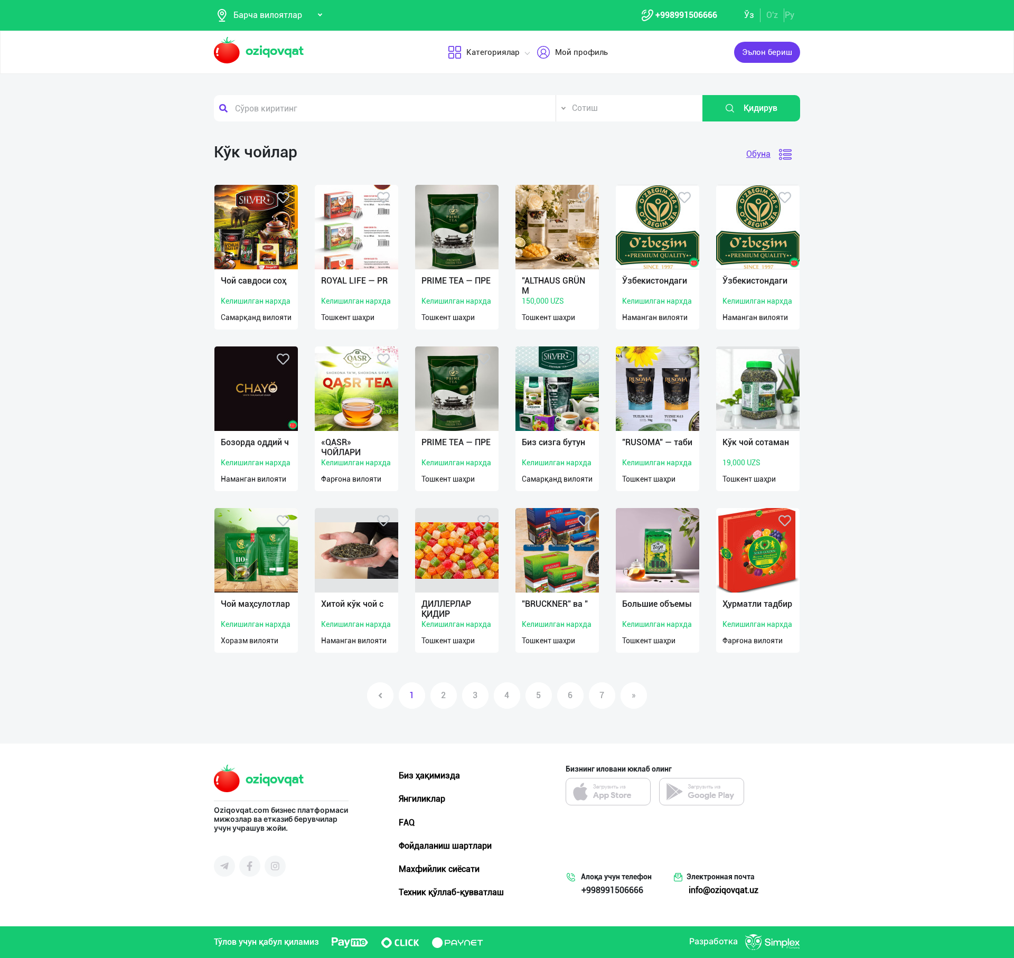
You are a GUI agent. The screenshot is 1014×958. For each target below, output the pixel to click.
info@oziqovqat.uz (723, 890)
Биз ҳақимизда (429, 776)
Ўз (749, 15)
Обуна (758, 154)
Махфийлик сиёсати (439, 869)
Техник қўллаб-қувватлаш (451, 892)
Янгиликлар (422, 799)
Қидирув (760, 108)
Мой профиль (581, 52)
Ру (789, 15)
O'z (772, 15)
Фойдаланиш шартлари (445, 846)
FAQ (407, 823)
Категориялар (493, 52)
